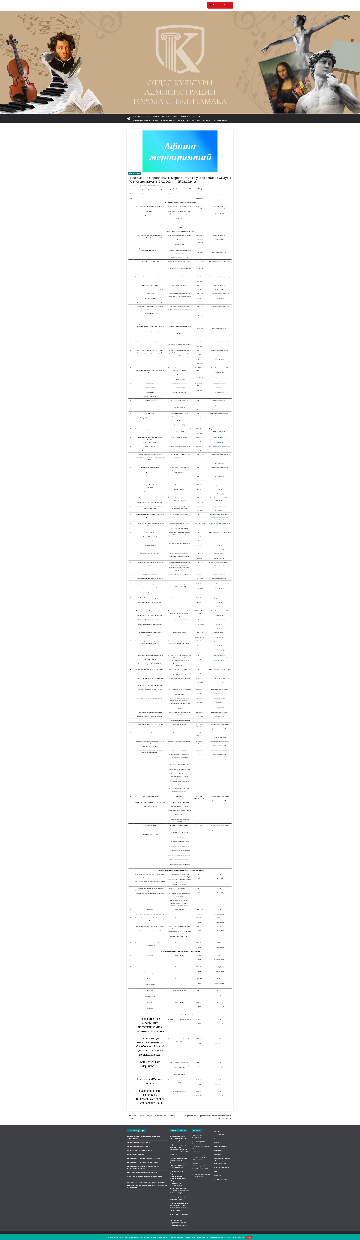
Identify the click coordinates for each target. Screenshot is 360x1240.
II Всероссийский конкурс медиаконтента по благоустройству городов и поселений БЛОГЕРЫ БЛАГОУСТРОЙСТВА (179, 1163)
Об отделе (136, 116)
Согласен (248, 1237)
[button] (141, 116)
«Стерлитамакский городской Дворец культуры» (143, 1158)
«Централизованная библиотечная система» (142, 1172)
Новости (156, 116)
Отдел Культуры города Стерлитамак (148, 185)
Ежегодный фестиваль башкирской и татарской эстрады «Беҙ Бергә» (178, 1138)
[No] (358, 1237)
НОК (198, 121)
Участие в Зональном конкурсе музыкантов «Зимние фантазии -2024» (153, 1117)
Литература (220, 1134)
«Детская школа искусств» (135, 1154)
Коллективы (185, 116)
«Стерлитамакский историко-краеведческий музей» (144, 1162)
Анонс (147, 116)
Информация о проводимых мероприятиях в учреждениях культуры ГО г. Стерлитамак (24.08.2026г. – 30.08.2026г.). (179, 1149)
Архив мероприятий (169, 116)
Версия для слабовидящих (222, 5)
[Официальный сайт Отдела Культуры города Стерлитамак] (180, 12)
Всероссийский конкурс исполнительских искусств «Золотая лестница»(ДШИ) (208, 1117)
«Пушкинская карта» (221, 121)
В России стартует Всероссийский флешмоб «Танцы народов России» (178, 1222)
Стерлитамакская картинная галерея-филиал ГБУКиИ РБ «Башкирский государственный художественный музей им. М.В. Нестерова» (147, 1185)
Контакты (206, 121)
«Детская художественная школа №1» (139, 1150)
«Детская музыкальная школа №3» (138, 1146)
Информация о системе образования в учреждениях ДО (154, 121)
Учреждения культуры (186, 121)
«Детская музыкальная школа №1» (138, 1142)
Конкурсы (196, 116)
